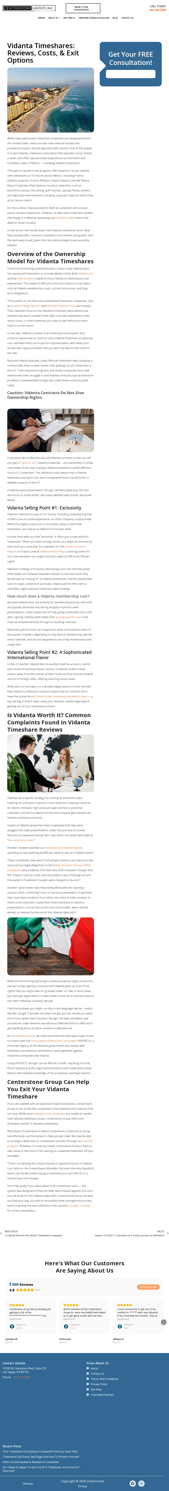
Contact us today (79, 1205)
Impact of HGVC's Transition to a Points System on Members (129, 1235)
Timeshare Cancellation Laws (93, 17)
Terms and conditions (104, 1379)
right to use (28, 463)
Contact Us (127, 17)
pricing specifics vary (69, 617)
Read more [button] (15, 1319)
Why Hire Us (69, 17)
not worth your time (20, 840)
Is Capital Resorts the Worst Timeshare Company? (33, 1235)
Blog (115, 17)
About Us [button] (53, 17)
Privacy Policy (99, 1384)
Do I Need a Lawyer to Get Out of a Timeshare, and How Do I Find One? (41, 1469)
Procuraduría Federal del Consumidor (54, 1041)
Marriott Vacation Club (61, 306)
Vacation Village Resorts (26, 306)
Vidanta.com (86, 273)
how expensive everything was (64, 848)
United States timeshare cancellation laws (61, 696)
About (94, 1368)
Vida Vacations (26, 278)
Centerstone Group (23, 1036)
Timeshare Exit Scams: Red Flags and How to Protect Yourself (41, 1457)
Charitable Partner (102, 1395)
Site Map (96, 1389)
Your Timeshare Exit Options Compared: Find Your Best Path (40, 1451)
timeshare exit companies (49, 1113)
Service (41, 17)
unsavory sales (65, 218)
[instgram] (141, 1483)
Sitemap (28, 1483)
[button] (5, 1322)
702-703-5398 (157, 10)
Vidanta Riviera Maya (53, 551)
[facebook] (133, 1483)
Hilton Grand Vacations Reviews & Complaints (31, 1462)
